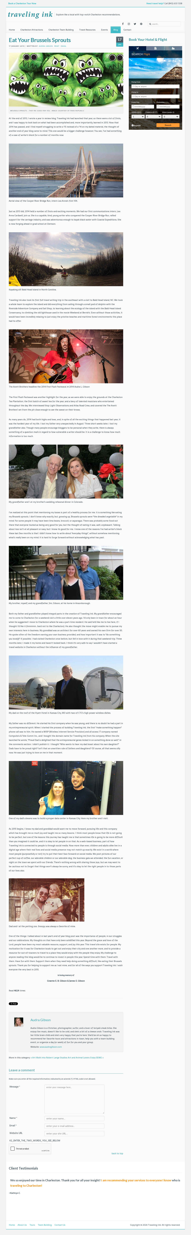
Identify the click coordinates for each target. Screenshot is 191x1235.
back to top (117, 1153)
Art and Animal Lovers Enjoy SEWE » (86, 1057)
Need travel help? (155, 3)
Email (63, 46)
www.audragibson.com (51, 1047)
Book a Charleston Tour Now (22, 3)
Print (56, 46)
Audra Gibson (40, 1020)
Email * (13, 1125)
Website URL (16, 1133)
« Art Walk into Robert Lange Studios (49, 1057)
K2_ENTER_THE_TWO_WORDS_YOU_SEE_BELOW (27, 1140)
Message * (15, 1086)
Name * (13, 1118)
